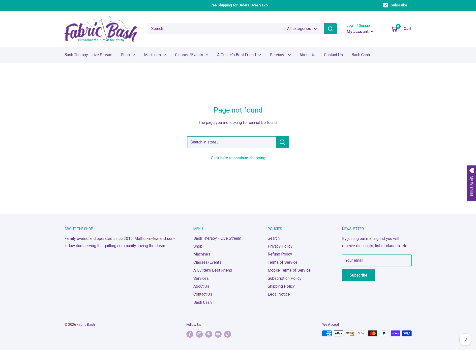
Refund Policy (280, 254)
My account (358, 31)
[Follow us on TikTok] (227, 333)
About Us (307, 54)
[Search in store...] (282, 142)
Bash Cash (361, 54)
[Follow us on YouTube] (218, 333)
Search (274, 238)
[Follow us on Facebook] (189, 333)
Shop (125, 54)
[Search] (330, 28)
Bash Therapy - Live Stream (88, 54)
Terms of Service (283, 262)
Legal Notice (279, 294)
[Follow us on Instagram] (199, 333)
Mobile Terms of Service (289, 270)
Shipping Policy (281, 286)
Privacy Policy (280, 246)
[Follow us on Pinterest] (208, 333)
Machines (152, 54)
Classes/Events (189, 54)
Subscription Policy (284, 278)
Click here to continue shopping (238, 158)
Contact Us (333, 54)
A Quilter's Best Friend (236, 54)
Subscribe (399, 5)
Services (277, 54)
